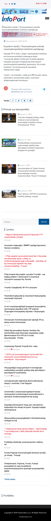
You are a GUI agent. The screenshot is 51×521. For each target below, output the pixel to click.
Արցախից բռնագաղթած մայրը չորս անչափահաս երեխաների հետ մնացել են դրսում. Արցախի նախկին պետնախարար (25, 407)
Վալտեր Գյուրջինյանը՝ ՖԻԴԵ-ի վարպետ (20, 287)
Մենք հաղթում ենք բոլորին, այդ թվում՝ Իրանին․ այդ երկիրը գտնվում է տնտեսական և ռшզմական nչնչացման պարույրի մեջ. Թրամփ (24, 277)
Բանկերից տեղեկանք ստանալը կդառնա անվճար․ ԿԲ (24, 443)
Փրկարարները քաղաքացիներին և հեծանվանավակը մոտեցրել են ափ (24, 419)
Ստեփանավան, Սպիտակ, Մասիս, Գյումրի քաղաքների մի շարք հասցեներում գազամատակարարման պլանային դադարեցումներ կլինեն (24, 467)
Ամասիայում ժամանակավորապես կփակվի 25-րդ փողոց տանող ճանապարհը (24, 320)
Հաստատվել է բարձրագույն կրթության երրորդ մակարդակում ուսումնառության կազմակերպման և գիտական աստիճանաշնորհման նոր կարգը (24, 394)
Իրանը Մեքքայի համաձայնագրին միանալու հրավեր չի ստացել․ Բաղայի (25, 453)
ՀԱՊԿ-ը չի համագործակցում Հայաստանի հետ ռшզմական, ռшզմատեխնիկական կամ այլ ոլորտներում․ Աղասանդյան (23, 357)
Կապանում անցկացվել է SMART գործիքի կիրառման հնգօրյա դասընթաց (25, 246)
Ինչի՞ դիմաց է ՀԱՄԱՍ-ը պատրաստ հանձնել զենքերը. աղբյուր (32, 195)
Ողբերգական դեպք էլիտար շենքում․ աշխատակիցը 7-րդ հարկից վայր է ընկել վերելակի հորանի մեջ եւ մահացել (25, 431)
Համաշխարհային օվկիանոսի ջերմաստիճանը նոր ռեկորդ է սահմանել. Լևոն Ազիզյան (23, 382)
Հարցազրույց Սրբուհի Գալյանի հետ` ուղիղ (20, 346)
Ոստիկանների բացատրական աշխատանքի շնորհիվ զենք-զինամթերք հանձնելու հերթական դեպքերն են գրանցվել (31, 147)
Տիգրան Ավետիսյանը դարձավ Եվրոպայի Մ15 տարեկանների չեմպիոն (23, 235)
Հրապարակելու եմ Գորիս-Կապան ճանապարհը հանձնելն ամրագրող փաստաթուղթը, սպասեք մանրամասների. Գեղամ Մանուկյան (32, 172)
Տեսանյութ (16, 349)
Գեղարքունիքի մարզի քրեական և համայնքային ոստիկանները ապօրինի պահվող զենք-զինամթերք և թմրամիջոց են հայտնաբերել (24, 370)
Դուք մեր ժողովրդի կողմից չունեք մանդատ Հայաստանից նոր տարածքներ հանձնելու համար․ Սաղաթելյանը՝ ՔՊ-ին (31, 121)
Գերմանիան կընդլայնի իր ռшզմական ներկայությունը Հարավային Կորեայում (25, 297)
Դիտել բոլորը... (10, 479)
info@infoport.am (25, 517)
